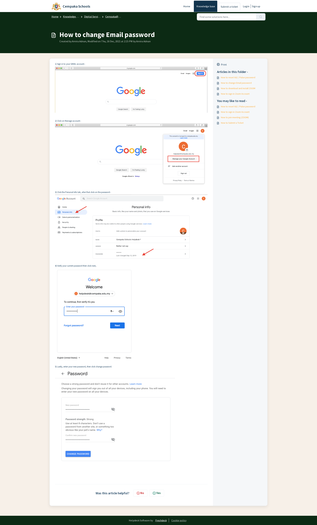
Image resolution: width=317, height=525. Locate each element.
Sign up (256, 6)
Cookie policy (178, 520)
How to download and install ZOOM (238, 88)
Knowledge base (205, 6)
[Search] (260, 16)
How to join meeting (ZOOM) (235, 117)
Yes (158, 493)
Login (246, 6)
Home (186, 6)
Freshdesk (161, 520)
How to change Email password (236, 82)
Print (224, 64)
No (142, 493)
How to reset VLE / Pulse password (238, 77)
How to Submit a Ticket (232, 122)
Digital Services (93, 16)
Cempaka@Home (115, 16)
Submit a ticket (229, 6)
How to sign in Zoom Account (235, 93)
